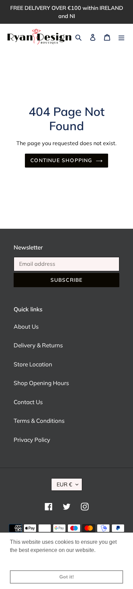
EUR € (64, 484)
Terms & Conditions (39, 420)
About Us (26, 326)
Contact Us (28, 401)
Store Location (33, 364)
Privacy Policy (32, 439)
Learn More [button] (25, 559)
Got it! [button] (66, 576)
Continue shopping (61, 160)
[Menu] (121, 37)
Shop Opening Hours (41, 382)
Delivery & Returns (38, 345)
